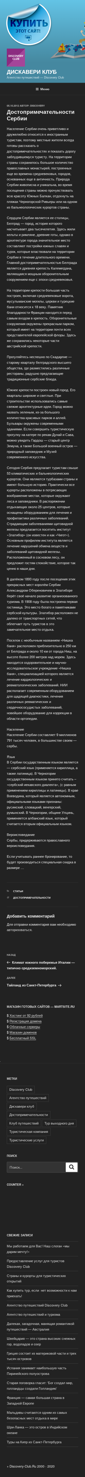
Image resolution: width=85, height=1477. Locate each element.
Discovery (37, 105)
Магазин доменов (23, 1032)
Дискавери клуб (32, 71)
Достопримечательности (32, 897)
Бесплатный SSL (23, 1037)
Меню (44, 89)
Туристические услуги (26, 1140)
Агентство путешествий (27, 1097)
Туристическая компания (28, 1131)
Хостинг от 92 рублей (26, 1015)
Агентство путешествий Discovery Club (37, 1305)
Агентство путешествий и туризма (33, 1314)
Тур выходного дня (59, 1123)
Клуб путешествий (24, 1123)
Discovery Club (20, 1089)
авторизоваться (19, 929)
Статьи (18, 891)
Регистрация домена (25, 1021)
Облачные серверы (25, 1026)
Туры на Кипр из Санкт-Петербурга (34, 1441)
